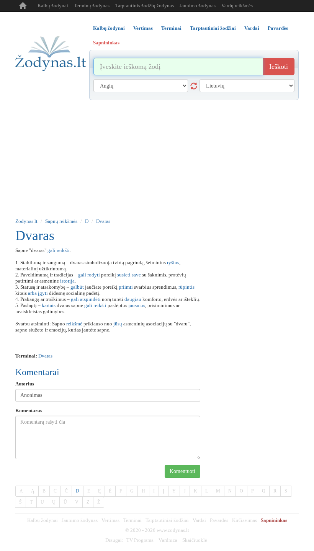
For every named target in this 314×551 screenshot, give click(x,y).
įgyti (43, 293)
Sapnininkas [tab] (106, 43)
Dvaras (103, 221)
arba (32, 293)
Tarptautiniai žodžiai (167, 520)
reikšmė (74, 324)
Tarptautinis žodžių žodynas (144, 5)
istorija (67, 281)
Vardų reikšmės (237, 5)
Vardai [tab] (251, 28)
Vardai (199, 520)
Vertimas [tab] (143, 28)
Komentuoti (182, 471)
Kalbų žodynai (53, 5)
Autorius (24, 384)
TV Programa (140, 540)
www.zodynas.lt (173, 530)
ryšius (173, 262)
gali (51, 250)
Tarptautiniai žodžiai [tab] (213, 28)
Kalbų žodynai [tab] (109, 28)
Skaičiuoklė (194, 540)
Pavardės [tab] (278, 28)
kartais (49, 305)
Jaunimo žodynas (198, 5)
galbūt (77, 287)
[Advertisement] (157, 157)
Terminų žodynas (92, 5)
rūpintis (186, 287)
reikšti (63, 250)
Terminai (132, 520)
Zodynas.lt (26, 221)
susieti (124, 275)
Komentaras (28, 410)
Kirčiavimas (244, 520)
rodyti (93, 275)
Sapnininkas (274, 520)
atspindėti (90, 299)
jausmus (136, 305)
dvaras (45, 356)
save (136, 275)
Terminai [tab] (171, 28)
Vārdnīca (168, 540)
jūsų (117, 324)
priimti (126, 287)
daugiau (132, 299)
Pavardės (219, 520)
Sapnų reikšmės (61, 221)
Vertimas (110, 520)
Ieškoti (278, 66)
